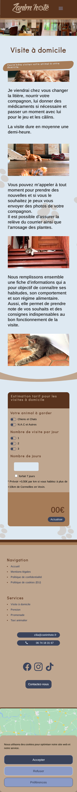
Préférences (38, 782)
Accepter (38, 759)
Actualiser (56, 519)
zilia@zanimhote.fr (45, 634)
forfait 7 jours (27, 476)
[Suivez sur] (27, 666)
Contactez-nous (38, 684)
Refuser (38, 771)
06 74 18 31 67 (45, 642)
